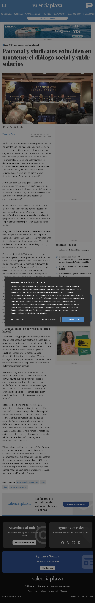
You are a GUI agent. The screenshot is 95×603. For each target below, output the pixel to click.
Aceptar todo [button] (72, 319)
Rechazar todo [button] (49, 319)
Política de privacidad (39, 313)
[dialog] (47, 301)
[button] (17, 319)
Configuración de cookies (21, 313)
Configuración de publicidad (21, 310)
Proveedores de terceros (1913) (34, 298)
